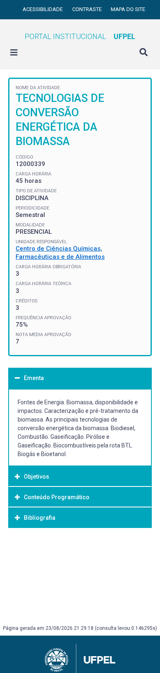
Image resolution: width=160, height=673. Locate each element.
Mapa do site (128, 9)
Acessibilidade (43, 9)
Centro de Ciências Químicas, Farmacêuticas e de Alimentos (60, 252)
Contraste (87, 9)
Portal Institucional (80, 36)
